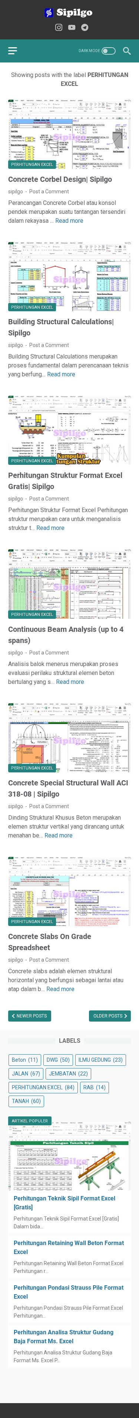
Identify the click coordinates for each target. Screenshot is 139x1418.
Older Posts (108, 1016)
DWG (58, 1060)
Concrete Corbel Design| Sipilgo (60, 179)
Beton (25, 1060)
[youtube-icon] (71, 28)
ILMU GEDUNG (101, 1060)
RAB (94, 1087)
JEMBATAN (68, 1074)
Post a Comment (49, 191)
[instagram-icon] (58, 28)
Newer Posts (31, 1016)
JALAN (26, 1074)
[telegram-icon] (84, 28)
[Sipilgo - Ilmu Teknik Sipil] (69, 12)
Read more (69, 220)
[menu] (17, 51)
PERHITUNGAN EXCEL (32, 164)
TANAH (26, 1101)
